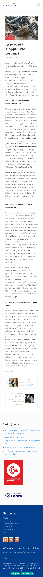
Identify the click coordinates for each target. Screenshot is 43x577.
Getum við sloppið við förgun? (15, 437)
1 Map (5, 559)
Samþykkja (15, 574)
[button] (38, 4)
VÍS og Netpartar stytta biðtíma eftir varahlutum (22, 447)
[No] (40, 569)
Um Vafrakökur (27, 574)
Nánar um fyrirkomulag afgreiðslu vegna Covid (19, 552)
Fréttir (12, 371)
